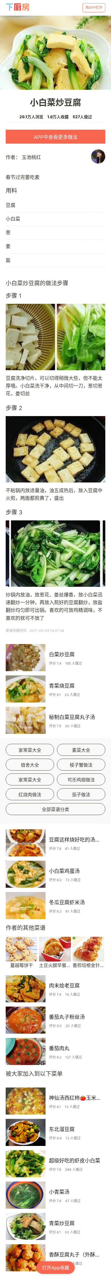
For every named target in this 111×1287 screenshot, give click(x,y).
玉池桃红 (31, 157)
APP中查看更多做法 (55, 137)
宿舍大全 (30, 765)
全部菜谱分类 (55, 809)
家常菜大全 (29, 750)
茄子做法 (81, 794)
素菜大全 (81, 750)
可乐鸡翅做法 (81, 780)
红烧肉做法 (29, 794)
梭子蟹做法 (81, 765)
